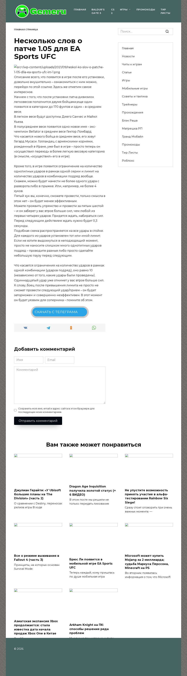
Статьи (127, 72)
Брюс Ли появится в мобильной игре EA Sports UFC (90, 563)
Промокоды (145, 9)
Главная (80, 9)
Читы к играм (132, 64)
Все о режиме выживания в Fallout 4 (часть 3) (36, 557)
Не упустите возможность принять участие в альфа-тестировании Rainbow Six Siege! (146, 496)
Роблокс (128, 160)
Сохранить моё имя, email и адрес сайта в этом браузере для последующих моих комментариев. (56, 410)
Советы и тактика (135, 96)
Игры (123, 9)
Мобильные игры (135, 88)
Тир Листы (130, 152)
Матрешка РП (132, 128)
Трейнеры (129, 104)
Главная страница (26, 29)
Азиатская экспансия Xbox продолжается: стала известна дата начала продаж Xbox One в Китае (36, 627)
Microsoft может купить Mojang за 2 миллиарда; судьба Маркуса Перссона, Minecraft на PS (147, 562)
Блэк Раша (130, 120)
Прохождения (132, 112)
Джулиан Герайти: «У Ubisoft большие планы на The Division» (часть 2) (37, 494)
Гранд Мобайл (132, 136)
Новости (128, 56)
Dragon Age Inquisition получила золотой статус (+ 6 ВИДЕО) (92, 490)
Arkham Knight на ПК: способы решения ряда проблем (89, 629)
